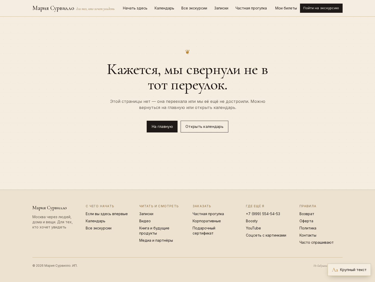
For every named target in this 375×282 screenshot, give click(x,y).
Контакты (307, 235)
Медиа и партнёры (156, 240)
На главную (162, 126)
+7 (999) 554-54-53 (263, 214)
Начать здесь (135, 8)
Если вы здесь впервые (107, 214)
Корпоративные (207, 221)
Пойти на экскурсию (321, 8)
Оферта (306, 221)
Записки (221, 8)
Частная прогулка (251, 8)
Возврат (306, 214)
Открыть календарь (204, 126)
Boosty (252, 221)
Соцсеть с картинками (266, 235)
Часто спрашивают (316, 242)
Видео (145, 221)
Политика (307, 228)
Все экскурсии (194, 8)
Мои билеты (286, 8)
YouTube (253, 228)
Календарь (164, 8)
